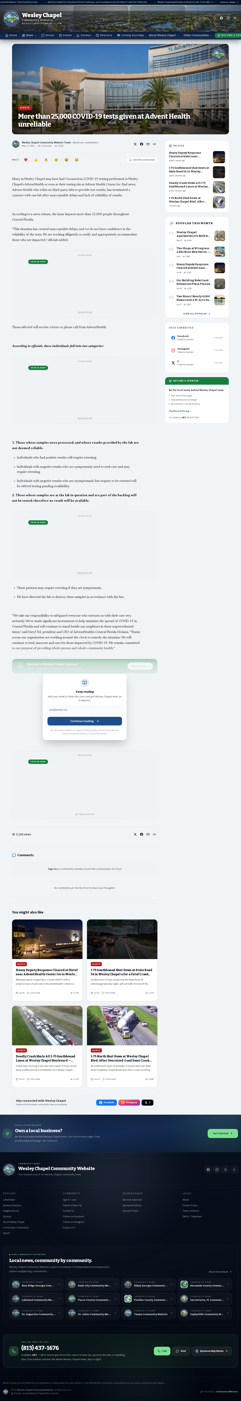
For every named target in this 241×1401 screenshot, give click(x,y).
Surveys (86, 35)
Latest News (9, 1200)
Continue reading (82, 721)
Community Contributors (16, 1227)
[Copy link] (154, 144)
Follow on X (69, 1227)
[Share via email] (148, 144)
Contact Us (68, 1211)
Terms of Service (191, 1211)
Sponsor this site (85, 312)
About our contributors (85, 142)
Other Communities (196, 35)
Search (6, 1233)
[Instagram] (217, 1169)
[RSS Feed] (234, 1169)
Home (13, 35)
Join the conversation (144, 159)
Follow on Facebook (73, 1216)
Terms (79, 730)
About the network (218, 1271)
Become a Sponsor (132, 1200)
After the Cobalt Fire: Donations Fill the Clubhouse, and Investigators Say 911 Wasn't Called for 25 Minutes (84, 2)
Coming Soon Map (132, 35)
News (29, 35)
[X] (225, 1169)
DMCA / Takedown (192, 1216)
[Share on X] (135, 144)
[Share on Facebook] (142, 144)
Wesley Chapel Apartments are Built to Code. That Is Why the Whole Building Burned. (184, 2)
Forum (50, 35)
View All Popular (195, 313)
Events (67, 35)
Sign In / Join (69, 1200)
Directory (106, 35)
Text (183, 1351)
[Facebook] (208, 1169)
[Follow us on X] (235, 18)
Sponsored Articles (132, 1205)
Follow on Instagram (73, 1222)
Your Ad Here (38, 261)
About (186, 1200)
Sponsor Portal (130, 1211)
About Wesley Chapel (162, 35)
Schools (7, 1216)
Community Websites (227, 1391)
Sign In (205, 18)
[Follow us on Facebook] (221, 18)
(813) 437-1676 (40, 1348)
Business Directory (12, 1205)
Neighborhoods (11, 1211)
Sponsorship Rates (212, 1351)
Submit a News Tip (72, 1205)
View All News (227, 2)
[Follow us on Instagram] (228, 18)
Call (164, 1351)
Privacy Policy (92, 730)
